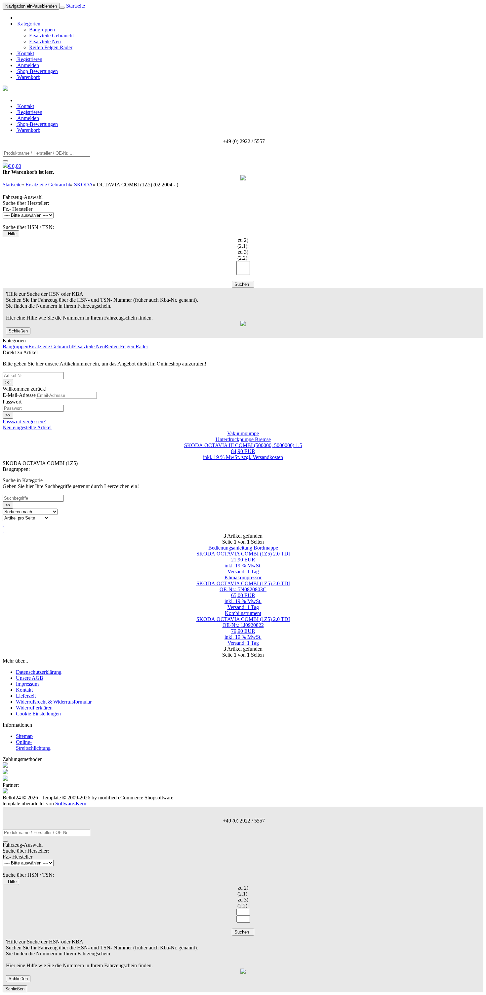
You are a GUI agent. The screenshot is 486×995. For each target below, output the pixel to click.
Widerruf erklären (34, 707)
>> (8, 382)
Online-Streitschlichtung (33, 745)
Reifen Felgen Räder (50, 47)
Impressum (27, 684)
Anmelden (27, 65)
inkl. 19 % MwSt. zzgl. (228, 457)
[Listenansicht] (3, 524)
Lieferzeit (26, 696)
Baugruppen (42, 29)
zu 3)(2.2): (243, 255)
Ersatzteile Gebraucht (51, 35)
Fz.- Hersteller (17, 209)
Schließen (18, 330)
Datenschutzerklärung (38, 672)
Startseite (75, 6)
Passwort (12, 401)
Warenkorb (28, 77)
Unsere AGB (29, 678)
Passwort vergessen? (24, 421)
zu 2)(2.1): (243, 243)
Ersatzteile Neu (45, 41)
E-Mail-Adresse (19, 395)
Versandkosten (268, 457)
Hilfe (11, 233)
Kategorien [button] (28, 23)
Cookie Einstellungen (38, 713)
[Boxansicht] (3, 530)
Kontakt (25, 53)
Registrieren (29, 59)
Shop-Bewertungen (37, 71)
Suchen (243, 284)
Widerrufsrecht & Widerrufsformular (54, 702)
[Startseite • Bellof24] (5, 89)
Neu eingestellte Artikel (27, 427)
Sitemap (24, 736)
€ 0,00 (14, 166)
